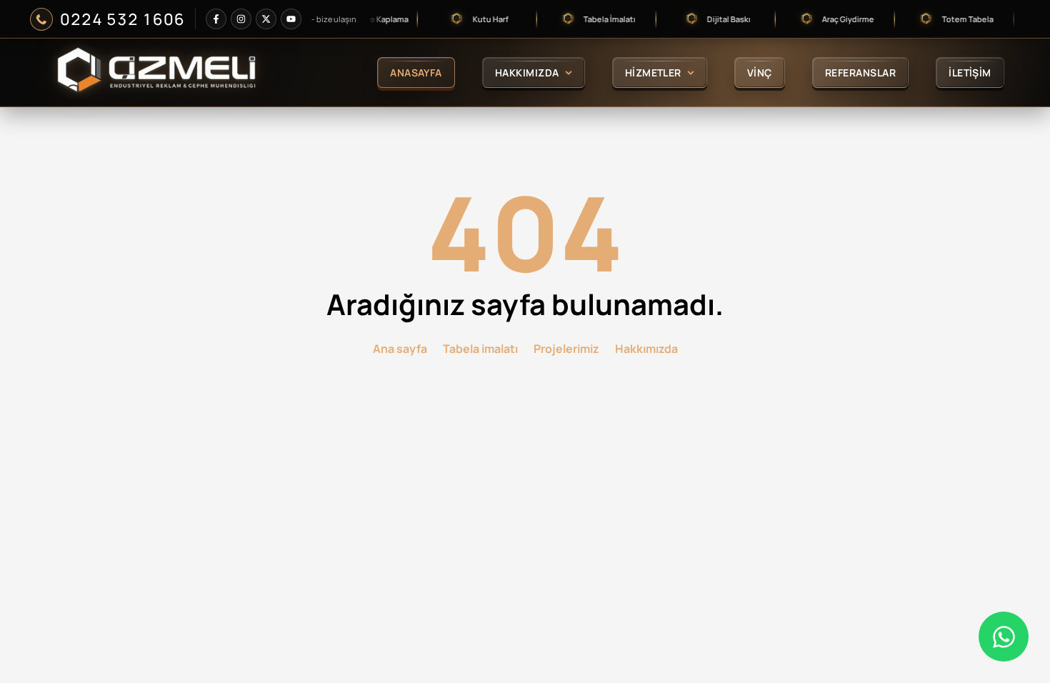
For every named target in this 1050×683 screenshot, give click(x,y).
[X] (266, 19)
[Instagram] (241, 19)
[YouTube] (291, 19)
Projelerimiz (566, 349)
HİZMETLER (653, 72)
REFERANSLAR (860, 72)
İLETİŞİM (970, 72)
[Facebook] (216, 19)
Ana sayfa (400, 349)
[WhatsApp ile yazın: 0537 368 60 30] (1004, 637)
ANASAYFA (416, 72)
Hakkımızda (646, 349)
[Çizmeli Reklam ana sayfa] (170, 72)
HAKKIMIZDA (527, 72)
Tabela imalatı (480, 349)
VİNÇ (759, 72)
